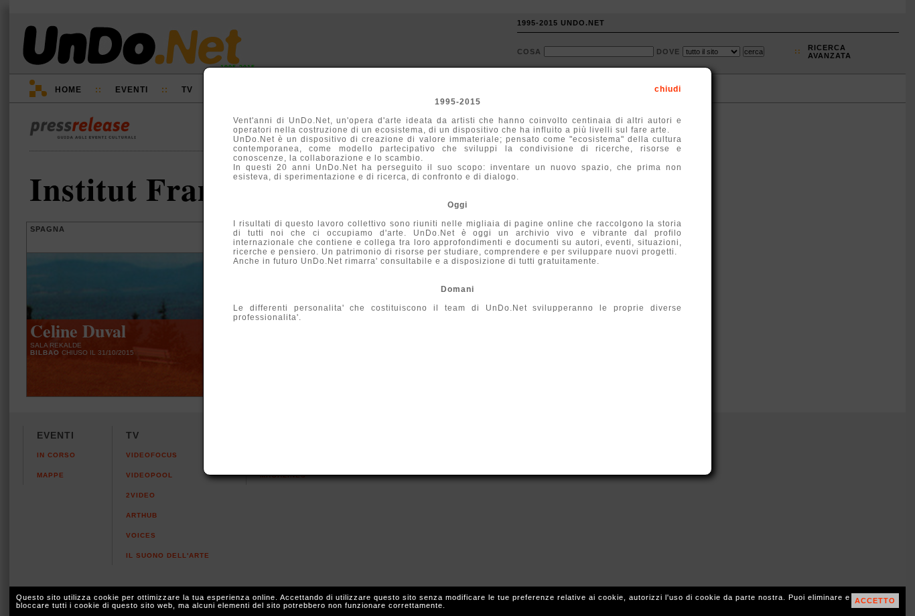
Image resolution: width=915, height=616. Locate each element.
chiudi (667, 89)
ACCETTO (875, 601)
